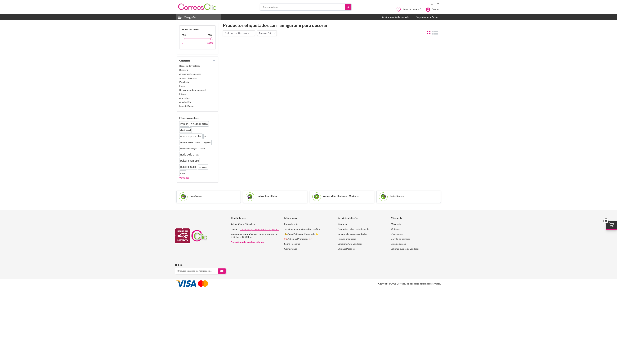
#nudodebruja (199, 123)
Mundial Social (186, 106)
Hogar (182, 86)
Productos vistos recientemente (353, 229)
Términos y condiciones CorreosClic (302, 229)
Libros (182, 94)
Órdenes (395, 229)
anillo (206, 136)
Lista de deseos (398, 244)
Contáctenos (290, 249)
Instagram (186, 258)
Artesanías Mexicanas (190, 74)
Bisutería (183, 70)
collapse (211, 29)
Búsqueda (348, 7)
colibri (198, 142)
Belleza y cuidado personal (192, 90)
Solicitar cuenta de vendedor (405, 249)
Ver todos (184, 178)
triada (182, 173)
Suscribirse (222, 271)
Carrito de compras (400, 239)
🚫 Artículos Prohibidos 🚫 (298, 239)
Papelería (184, 82)
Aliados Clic (185, 102)
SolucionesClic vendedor (350, 244)
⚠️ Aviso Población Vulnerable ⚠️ (301, 234)
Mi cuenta (396, 224)
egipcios (207, 142)
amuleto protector (191, 136)
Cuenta (435, 9)
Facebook (179, 258)
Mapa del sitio (291, 224)
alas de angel (185, 130)
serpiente (203, 167)
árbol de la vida (186, 142)
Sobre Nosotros (292, 244)
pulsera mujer (188, 166)
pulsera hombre (189, 160)
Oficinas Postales (346, 249)
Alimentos (184, 98)
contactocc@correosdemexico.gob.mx (259, 229)
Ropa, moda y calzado (190, 66)
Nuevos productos (347, 239)
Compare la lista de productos (352, 234)
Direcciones (397, 234)
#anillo (184, 123)
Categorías (190, 17)
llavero (202, 148)
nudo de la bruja (189, 154)
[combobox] (243, 33)
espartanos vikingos (188, 148)
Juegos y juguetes (188, 78)
